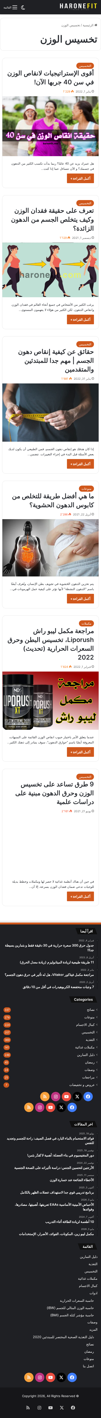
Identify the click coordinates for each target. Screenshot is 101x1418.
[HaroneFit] (78, 7)
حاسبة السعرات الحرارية (77, 1300)
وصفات (90, 1070)
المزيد (93, 1329)
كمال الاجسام (85, 1025)
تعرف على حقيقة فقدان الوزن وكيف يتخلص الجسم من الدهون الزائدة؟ (52, 219)
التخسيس (85, 66)
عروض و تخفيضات (82, 1085)
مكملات (86, 623)
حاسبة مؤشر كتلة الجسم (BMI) (72, 1315)
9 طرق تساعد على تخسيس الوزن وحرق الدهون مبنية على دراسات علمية (54, 793)
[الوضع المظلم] (23, 9)
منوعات (86, 489)
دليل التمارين (86, 1055)
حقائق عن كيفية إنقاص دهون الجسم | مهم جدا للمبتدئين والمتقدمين (56, 360)
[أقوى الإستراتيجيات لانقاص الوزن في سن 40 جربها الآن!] (50, 126)
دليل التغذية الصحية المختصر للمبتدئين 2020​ (63, 1337)
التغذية (90, 1040)
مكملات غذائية (85, 1047)
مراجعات (88, 1077)
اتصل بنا (88, 1366)
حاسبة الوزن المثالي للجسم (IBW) (70, 1308)
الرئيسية (88, 25)
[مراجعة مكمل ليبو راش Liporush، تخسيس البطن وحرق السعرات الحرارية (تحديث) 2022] (50, 701)
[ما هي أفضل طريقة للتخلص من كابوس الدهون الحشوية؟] (50, 547)
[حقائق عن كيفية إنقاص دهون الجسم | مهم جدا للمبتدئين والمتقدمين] (50, 412)
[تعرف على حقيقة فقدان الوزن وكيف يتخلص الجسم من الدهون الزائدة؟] (50, 270)
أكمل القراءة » (80, 178)
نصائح (91, 1010)
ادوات (93, 1293)
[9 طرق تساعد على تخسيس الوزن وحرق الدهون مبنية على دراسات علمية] (50, 845)
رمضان (90, 1062)
